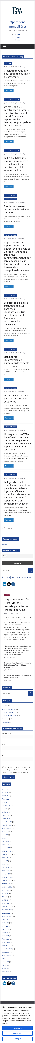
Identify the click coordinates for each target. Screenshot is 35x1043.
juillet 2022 (5, 890)
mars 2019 (5, 972)
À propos (17, 37)
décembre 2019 (7, 945)
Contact (17, 40)
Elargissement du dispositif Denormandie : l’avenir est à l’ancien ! (17, 677)
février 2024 (6, 845)
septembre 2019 (7, 955)
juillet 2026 (5, 789)
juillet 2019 (5, 962)
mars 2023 (5, 867)
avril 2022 (5, 900)
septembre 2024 (7, 828)
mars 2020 (5, 936)
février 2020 (6, 939)
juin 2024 (5, 835)
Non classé (5, 722)
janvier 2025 (6, 819)
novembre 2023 (7, 854)
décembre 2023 (7, 851)
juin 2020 (5, 926)
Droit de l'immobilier (10, 195)
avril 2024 (5, 838)
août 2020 (5, 919)
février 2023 (6, 871)
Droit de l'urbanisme (10, 199)
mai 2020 (5, 929)
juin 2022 (5, 893)
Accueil (17, 34)
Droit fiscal (8, 63)
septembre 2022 (7, 887)
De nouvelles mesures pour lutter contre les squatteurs (16, 398)
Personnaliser (17, 1033)
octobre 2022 (6, 884)
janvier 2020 (6, 942)
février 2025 (6, 815)
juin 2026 (5, 792)
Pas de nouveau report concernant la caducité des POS (16, 209)
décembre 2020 (7, 906)
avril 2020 (5, 932)
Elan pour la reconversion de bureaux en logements (16, 360)
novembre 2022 (7, 880)
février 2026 (6, 799)
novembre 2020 (7, 910)
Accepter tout (17, 1028)
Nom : (4, 744)
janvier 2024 (6, 848)
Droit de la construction (12, 99)
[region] (17, 1023)
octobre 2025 (6, 805)
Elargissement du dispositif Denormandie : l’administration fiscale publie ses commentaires (17, 665)
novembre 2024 (7, 825)
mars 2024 (5, 841)
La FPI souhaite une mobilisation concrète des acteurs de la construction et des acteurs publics (16, 164)
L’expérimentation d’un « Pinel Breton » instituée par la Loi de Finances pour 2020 (16, 604)
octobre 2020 (6, 913)
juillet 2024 (5, 832)
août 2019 (5, 959)
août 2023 (5, 858)
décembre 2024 (7, 822)
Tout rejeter (17, 1039)
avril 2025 (5, 812)
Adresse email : (7, 733)
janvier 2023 (6, 874)
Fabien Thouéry (20, 67)
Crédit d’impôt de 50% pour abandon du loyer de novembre (17, 73)
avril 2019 (5, 968)
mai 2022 (5, 897)
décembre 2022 (7, 877)
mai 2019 (5, 965)
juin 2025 (5, 809)
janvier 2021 (6, 903)
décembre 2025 (7, 802)
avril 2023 (5, 864)
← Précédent (7, 528)
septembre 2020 (7, 916)
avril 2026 (5, 796)
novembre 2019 (7, 949)
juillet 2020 (5, 923)
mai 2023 (5, 861)
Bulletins (4, 544)
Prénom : (5, 756)
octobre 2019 (6, 952)
